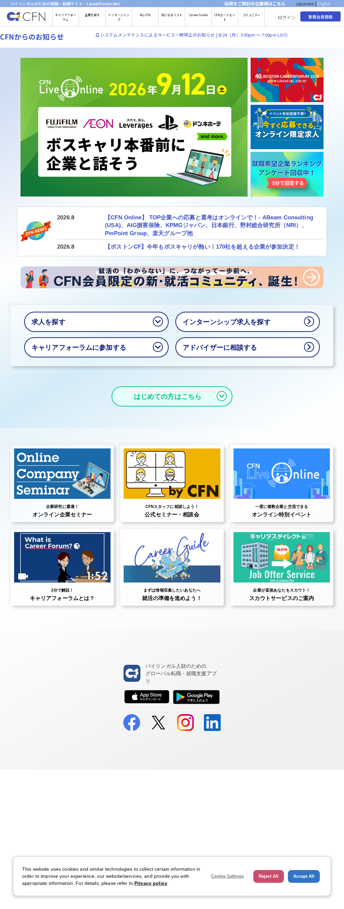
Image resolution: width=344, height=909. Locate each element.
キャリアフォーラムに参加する (79, 347)
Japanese (305, 3)
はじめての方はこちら (168, 396)
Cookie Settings (227, 876)
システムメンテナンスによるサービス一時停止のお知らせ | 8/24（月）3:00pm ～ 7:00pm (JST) (194, 35)
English (324, 3)
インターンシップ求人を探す (227, 322)
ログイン (286, 17)
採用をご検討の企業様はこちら (255, 3)
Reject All (268, 876)
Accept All (303, 876)
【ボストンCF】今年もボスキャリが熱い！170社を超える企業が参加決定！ (202, 247)
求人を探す (49, 322)
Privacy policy (150, 883)
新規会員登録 (320, 16)
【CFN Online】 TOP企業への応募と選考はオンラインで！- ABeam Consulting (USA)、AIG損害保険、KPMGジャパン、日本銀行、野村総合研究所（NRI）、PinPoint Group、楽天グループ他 (209, 225)
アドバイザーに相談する (220, 347)
